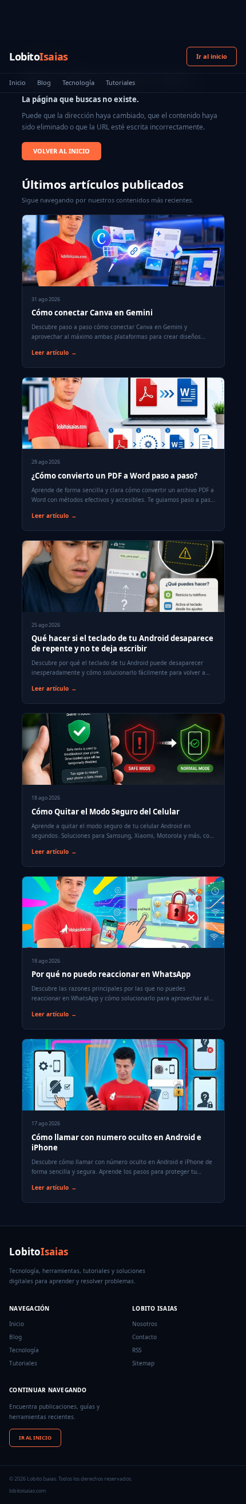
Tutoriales (120, 82)
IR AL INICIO (35, 1437)
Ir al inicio (211, 56)
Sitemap (143, 1363)
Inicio (17, 82)
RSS (136, 1350)
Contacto (144, 1337)
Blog (44, 82)
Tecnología (78, 82)
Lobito (38, 56)
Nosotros (144, 1324)
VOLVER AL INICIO (61, 151)
